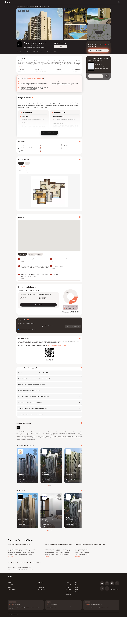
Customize (38, 304)
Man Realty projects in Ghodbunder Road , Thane (20, 550)
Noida (76, 589)
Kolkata (67, 582)
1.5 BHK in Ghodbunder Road (82, 552)
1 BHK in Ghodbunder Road (81, 549)
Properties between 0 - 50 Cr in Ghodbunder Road (57, 550)
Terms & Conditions (12, 589)
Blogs (39, 584)
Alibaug (77, 587)
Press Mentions (41, 587)
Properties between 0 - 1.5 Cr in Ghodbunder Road (57, 549)
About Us (10, 582)
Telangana (68, 594)
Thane (67, 587)
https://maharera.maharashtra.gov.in (57, 345)
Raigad (77, 592)
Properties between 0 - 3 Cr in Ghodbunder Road (57, 554)
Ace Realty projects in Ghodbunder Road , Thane (20, 554)
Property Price (23, 297)
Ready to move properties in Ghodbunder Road (19, 567)
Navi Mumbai (69, 584)
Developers (40, 582)
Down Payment (42, 297)
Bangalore (68, 589)
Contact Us (10, 584)
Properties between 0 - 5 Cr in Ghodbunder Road (57, 552)
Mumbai (77, 582)
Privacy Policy (11, 592)
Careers (9, 587)
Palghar (67, 592)
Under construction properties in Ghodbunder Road (20, 569)
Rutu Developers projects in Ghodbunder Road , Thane (21, 549)
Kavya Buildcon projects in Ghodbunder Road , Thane (21, 552)
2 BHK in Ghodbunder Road (81, 554)
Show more (10, 556)
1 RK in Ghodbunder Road (81, 550)
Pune (76, 584)
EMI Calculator (41, 589)
